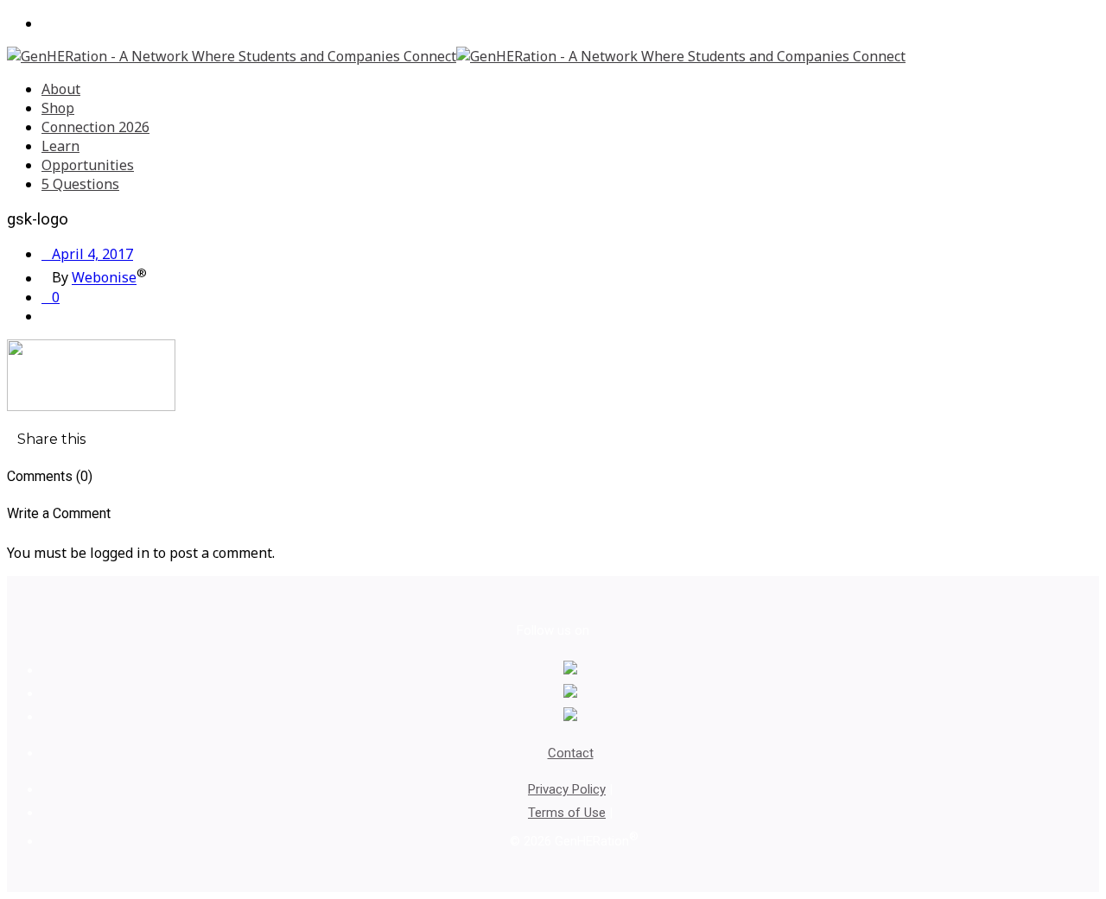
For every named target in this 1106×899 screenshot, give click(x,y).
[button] (46, 438)
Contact (571, 753)
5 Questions (80, 183)
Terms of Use (567, 812)
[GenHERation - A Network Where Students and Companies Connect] (456, 56)
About (60, 88)
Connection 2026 (95, 126)
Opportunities (87, 164)
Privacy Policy (567, 789)
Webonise (104, 278)
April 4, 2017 (87, 253)
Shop (57, 107)
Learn (60, 145)
